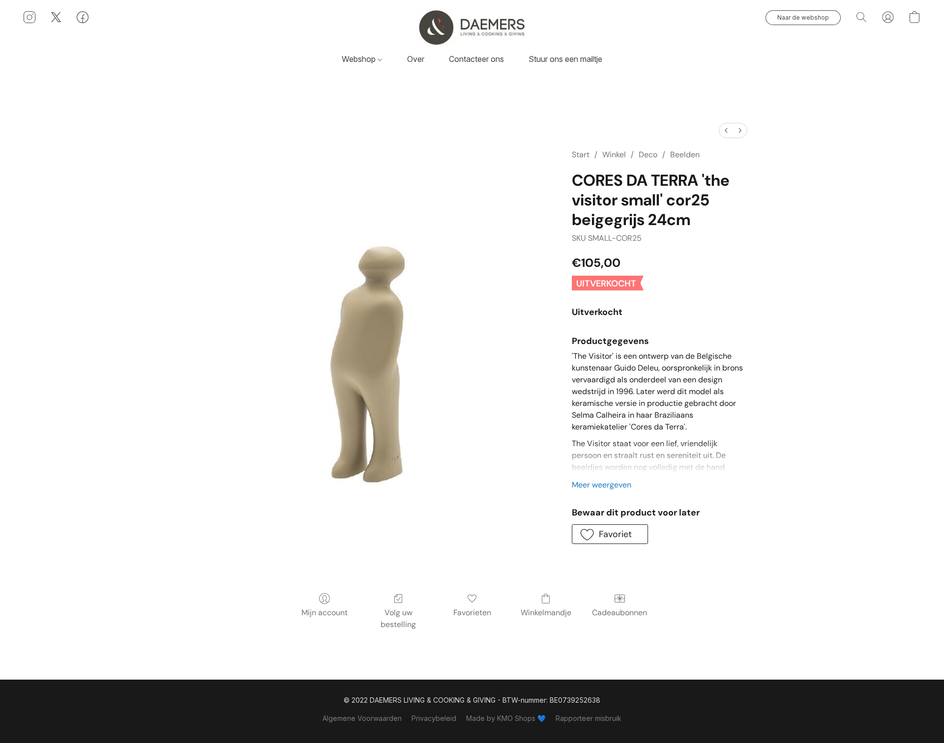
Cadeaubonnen (619, 612)
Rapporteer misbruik (588, 718)
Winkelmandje (546, 612)
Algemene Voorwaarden (362, 718)
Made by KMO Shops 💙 (506, 718)
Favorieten (472, 612)
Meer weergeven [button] (601, 485)
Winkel (614, 154)
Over (415, 59)
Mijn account (324, 612)
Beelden (685, 154)
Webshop (360, 59)
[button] (472, 27)
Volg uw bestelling (398, 618)
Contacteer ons (476, 59)
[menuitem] (726, 130)
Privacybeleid (434, 718)
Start (581, 154)
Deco (648, 154)
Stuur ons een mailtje (565, 59)
